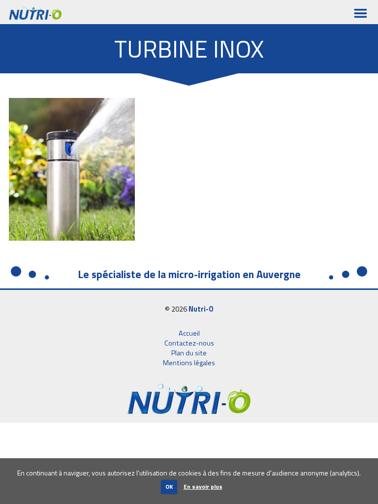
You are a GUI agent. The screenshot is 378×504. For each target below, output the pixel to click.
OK (169, 486)
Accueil (189, 333)
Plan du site (189, 352)
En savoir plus (203, 486)
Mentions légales (189, 362)
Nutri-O (201, 309)
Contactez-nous (189, 343)
